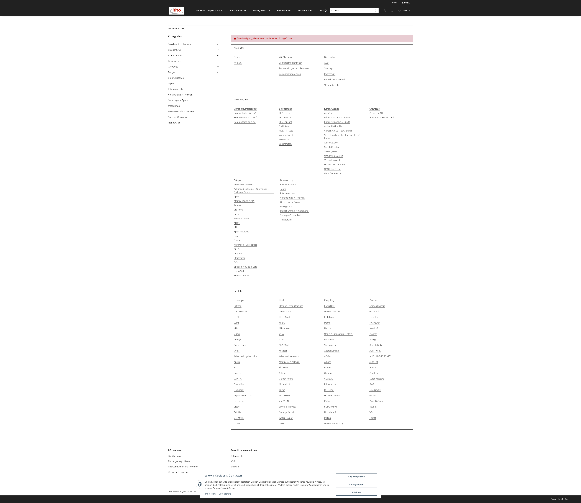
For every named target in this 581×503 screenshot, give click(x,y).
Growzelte (173, 67)
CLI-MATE (239, 418)
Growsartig (374, 311)
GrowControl (285, 311)
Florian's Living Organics (291, 306)
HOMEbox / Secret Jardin (382, 117)
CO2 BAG (328, 379)
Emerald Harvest (242, 275)
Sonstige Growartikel (290, 215)
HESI (236, 317)
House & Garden (242, 218)
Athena (237, 205)
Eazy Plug (329, 300)
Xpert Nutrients (241, 231)
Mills (236, 227)
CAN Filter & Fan (332, 169)
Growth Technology (333, 423)
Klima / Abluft (175, 55)
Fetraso (237, 306)
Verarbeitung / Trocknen (292, 198)
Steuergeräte (330, 151)
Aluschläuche (331, 142)
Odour (237, 334)
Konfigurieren (356, 484)
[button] (384, 10)
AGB (326, 63)
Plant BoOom (376, 401)
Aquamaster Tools (243, 395)
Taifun (282, 390)
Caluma (328, 373)
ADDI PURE (375, 351)
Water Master (285, 418)
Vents (237, 351)
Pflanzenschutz (287, 193)
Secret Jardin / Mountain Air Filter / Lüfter (341, 137)
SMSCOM (284, 345)
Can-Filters (374, 373)
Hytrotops (239, 300)
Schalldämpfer (331, 147)
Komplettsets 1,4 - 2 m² (245, 117)
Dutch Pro (239, 384)
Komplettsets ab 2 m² (244, 122)
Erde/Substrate (288, 184)
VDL (371, 412)
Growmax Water (332, 311)
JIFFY (281, 423)
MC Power (374, 323)
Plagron (238, 253)
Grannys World (286, 412)
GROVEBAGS (240, 311)
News (394, 2)
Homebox (238, 390)
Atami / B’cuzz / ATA (244, 201)
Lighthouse (329, 317)
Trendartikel (286, 220)
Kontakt (406, 2)
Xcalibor (283, 351)
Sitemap (328, 68)
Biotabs (237, 214)
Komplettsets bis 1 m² (245, 113)
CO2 (236, 262)
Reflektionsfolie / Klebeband (294, 211)
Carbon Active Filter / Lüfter (338, 131)
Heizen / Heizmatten (334, 164)
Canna (237, 240)
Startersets (239, 258)
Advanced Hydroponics (245, 245)
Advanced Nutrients (244, 184)
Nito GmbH (375, 390)
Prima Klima (330, 384)
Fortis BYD (329, 306)
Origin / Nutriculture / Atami (338, 334)
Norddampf (330, 412)
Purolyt (237, 339)
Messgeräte (286, 206)
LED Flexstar (285, 117)
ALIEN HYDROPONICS (380, 356)
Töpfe (283, 189)
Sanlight (373, 339)
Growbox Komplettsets (179, 44)
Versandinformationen (290, 74)
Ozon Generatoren (333, 173)
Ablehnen (356, 492)
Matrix (237, 223)
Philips (327, 418)
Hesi (236, 236)
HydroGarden (285, 317)
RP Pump (328, 390)
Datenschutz (225, 493)
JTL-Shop (565, 499)
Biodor (237, 407)
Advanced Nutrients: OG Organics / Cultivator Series (251, 190)
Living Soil (239, 271)
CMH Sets (284, 126)
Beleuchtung (174, 50)
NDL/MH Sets (286, 131)
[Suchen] (376, 10)
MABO (282, 323)
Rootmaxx (329, 339)
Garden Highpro (377, 306)
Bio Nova (238, 210)
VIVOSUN (284, 401)
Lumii (236, 323)
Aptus (237, 196)
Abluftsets (329, 113)
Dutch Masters (376, 379)
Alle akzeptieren (356, 476)
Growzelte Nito (376, 113)
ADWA (327, 356)
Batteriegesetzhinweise (335, 79)
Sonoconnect (330, 345)
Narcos (327, 328)
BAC (236, 367)
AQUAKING (284, 395)
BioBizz (372, 384)
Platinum (328, 401)
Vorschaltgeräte (287, 135)
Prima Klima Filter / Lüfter (337, 117)
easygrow (239, 401)
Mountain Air (285, 384)
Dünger (171, 72)
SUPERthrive (330, 407)
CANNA (237, 379)
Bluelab (373, 367)
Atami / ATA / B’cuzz (289, 362)
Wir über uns (285, 57)
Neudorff (373, 328)
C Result (283, 373)
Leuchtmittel (285, 144)
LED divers (284, 113)
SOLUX (237, 412)
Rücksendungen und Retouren (294, 68)
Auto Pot (373, 362)
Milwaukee (284, 328)
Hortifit (372, 418)
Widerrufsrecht (331, 85)
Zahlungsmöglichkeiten (290, 63)
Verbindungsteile (332, 160)
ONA (281, 334)
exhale (372, 395)
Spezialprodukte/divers (245, 267)
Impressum (210, 493)
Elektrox (373, 300)
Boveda (237, 373)
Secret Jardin (240, 345)
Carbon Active (286, 379)
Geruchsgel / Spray (290, 202)
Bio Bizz (237, 249)
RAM (281, 339)
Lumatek (373, 317)
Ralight (372, 407)
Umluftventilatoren (333, 156)
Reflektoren (284, 139)
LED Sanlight (285, 122)
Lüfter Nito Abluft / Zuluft (337, 122)
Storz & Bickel (376, 345)
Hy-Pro (282, 300)
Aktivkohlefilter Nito (333, 126)
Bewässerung (287, 180)
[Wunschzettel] (392, 10)
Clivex (237, 423)
